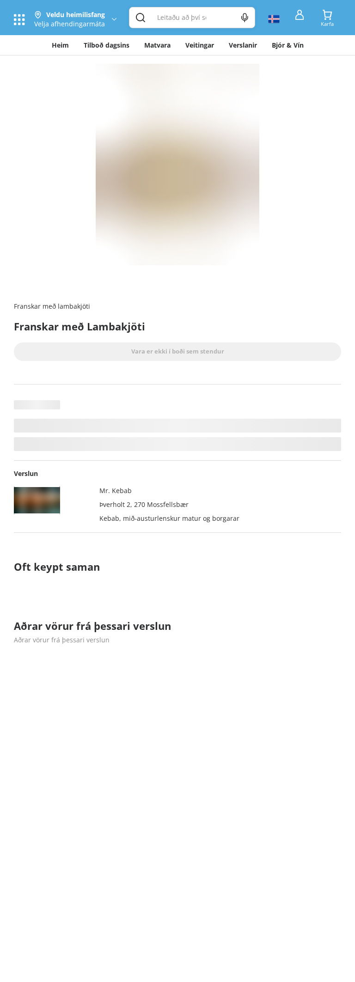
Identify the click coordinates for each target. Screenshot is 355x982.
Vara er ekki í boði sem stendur (177, 351)
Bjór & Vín (288, 45)
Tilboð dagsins (106, 45)
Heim (60, 45)
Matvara (157, 45)
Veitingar (199, 45)
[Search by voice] (244, 17)
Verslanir (243, 45)
